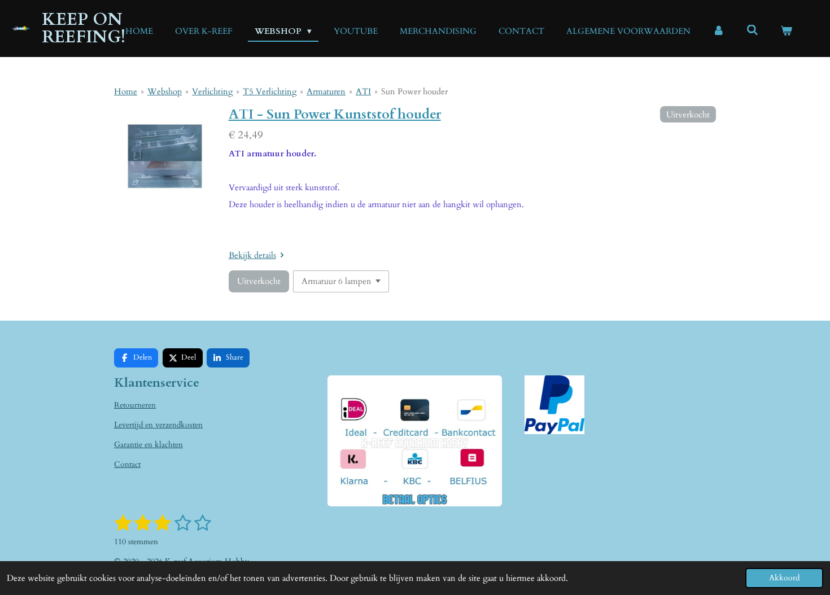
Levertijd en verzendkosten (158, 424)
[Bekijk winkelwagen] (786, 31)
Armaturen (326, 91)
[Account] (718, 31)
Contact (127, 464)
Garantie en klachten (148, 444)
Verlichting (212, 91)
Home (125, 91)
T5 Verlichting (269, 91)
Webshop (164, 91)
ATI (363, 91)
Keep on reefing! (83, 28)
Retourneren (135, 405)
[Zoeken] (752, 30)
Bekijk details (252, 255)
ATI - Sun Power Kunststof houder (335, 114)
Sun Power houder (414, 91)
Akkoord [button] (784, 578)
